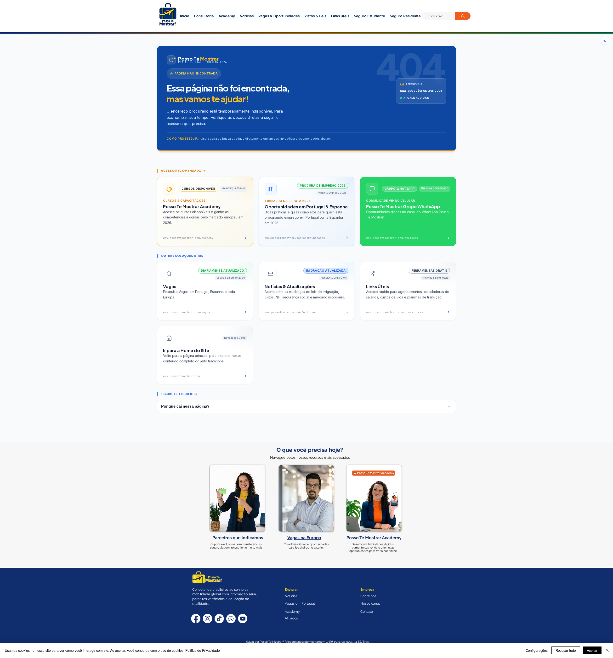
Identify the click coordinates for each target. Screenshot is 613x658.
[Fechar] (607, 650)
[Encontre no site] (463, 16)
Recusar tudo (566, 650)
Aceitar (592, 650)
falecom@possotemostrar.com (305, 641)
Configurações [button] (537, 650)
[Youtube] (242, 618)
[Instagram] (207, 618)
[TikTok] (219, 618)
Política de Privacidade (202, 650)
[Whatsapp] (231, 618)
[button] (397, 24)
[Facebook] (195, 618)
